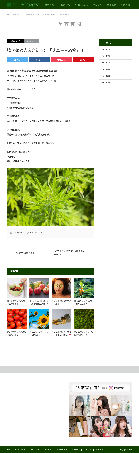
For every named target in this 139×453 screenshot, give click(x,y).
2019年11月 (106, 56)
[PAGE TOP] (69, 369)
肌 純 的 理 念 (34, 5)
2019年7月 (106, 83)
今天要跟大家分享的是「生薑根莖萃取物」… (61, 335)
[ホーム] (8, 10)
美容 (31, 233)
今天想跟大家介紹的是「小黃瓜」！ (61, 302)
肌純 (35, 233)
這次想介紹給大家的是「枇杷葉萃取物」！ (83, 302)
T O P (21, 5)
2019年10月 (106, 63)
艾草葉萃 (41, 233)
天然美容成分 (15, 41)
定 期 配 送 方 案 (81, 5)
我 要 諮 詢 (111, 5)
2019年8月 (106, 76)
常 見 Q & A (98, 5)
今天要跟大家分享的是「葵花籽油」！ (38, 333)
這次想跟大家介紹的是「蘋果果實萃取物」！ (69, 252)
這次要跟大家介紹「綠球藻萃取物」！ (83, 333)
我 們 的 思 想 (50, 5)
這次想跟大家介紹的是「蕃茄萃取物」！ (16, 333)
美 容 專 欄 (125, 5)
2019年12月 (106, 49)
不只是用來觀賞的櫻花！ (25, 253)
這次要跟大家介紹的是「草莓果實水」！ (16, 302)
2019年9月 (106, 69)
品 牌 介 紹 (65, 5)
